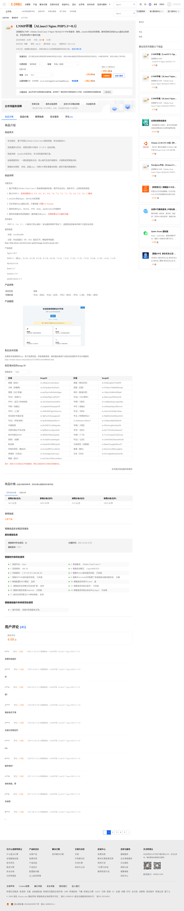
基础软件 (15, 18)
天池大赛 (79, 863)
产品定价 (33, 867)
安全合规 (10, 871)
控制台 (161, 4)
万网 (103, 892)
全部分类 (5, 18)
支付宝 (135, 892)
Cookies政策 (24, 886)
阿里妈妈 (73, 892)
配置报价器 (34, 871)
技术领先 (10, 863)
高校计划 (101, 863)
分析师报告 (11, 876)
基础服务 (124, 854)
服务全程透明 (51, 104)
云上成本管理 (35, 876)
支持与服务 (102, 4)
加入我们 (76, 886)
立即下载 (8, 519)
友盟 (118, 892)
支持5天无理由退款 (72, 104)
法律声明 (10, 886)
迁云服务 (124, 863)
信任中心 (124, 876)
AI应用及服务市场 (28, 11)
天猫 (29, 892)
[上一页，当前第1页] (105, 832)
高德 (109, 892)
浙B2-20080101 (67, 896)
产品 (35, 4)
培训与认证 (80, 867)
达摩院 (142, 892)
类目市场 (41, 11)
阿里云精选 (52, 11)
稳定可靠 (10, 867)
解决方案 (43, 4)
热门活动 (63, 11)
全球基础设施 (12, 859)
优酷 (123, 892)
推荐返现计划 (103, 871)
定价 (74, 4)
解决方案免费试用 (105, 859)
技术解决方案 (58, 854)
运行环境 (24, 18)
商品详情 (9, 117)
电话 (140, 32)
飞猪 (80, 892)
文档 (77, 854)
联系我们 (63, 886)
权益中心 (66, 4)
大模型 (27, 4)
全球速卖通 (37, 892)
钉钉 (128, 892)
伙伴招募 (73, 11)
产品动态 (33, 863)
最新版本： (13, 547)
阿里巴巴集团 (12, 892)
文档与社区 (54, 4)
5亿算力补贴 (103, 867)
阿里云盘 (159, 892)
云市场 (81, 4)
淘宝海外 (150, 892)
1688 (66, 892)
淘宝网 (22, 892)
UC (113, 892)
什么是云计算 (12, 854)
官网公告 (124, 867)
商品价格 (24, 117)
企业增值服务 (126, 859)
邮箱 (140, 37)
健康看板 (124, 871)
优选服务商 (91, 104)
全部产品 (33, 854)
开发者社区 (80, 859)
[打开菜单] (4, 4)
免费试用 (33, 859)
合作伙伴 (91, 4)
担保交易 (35, 104)
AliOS (97, 892)
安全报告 (54, 117)
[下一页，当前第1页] (128, 832)
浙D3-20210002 (103, 896)
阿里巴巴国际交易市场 (53, 892)
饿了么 (167, 892)
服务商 (141, 22)
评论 (69, 117)
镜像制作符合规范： (16, 543)
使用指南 (39, 117)
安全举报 (51, 886)
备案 (155, 4)
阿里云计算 (89, 892)
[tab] (11, 492)
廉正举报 (38, 886)
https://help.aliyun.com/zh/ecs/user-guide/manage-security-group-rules (31, 243)
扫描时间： (73, 543)
